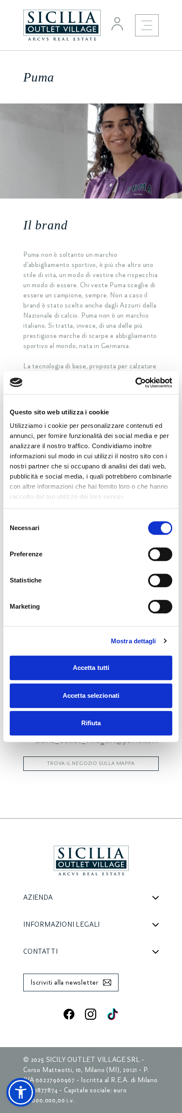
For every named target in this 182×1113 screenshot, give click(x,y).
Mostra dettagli (133, 641)
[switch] (160, 554)
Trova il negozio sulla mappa (91, 763)
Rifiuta (91, 723)
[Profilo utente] (117, 23)
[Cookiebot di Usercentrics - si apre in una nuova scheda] (135, 382)
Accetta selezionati (91, 695)
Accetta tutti (91, 667)
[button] (20, 1092)
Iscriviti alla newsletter (64, 982)
